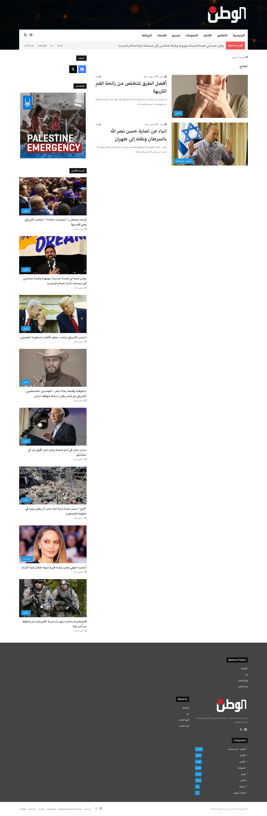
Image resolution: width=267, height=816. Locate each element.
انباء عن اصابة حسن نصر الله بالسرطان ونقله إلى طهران (138, 135)
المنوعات (191, 35)
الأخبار (207, 35)
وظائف (23, 809)
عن (51, 45)
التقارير (222, 35)
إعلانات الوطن (239, 793)
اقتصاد (162, 35)
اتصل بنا (41, 809)
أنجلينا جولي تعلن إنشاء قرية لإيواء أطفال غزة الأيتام (54, 567)
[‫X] (240, 729)
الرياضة (147, 35)
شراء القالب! (29, 45)
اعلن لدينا (32, 809)
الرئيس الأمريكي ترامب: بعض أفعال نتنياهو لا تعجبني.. (189, 45)
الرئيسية (239, 35)
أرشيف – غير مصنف (236, 749)
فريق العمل (42, 45)
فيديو (176, 35)
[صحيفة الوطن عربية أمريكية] (226, 14)
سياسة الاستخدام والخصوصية (70, 809)
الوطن (161, 76)
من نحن (87, 809)
